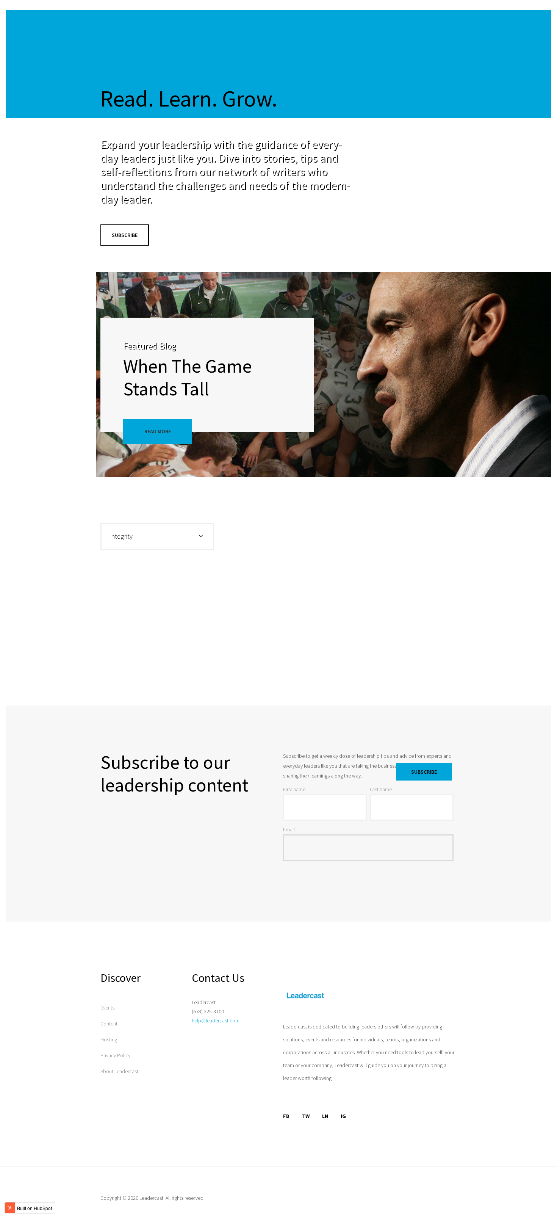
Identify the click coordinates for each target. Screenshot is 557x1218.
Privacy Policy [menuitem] (115, 1055)
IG (343, 1116)
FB (286, 1116)
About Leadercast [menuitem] (119, 1071)
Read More (157, 431)
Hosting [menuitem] (108, 1039)
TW (306, 1116)
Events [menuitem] (107, 1007)
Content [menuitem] (108, 1023)
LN (325, 1116)
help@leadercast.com (215, 1020)
